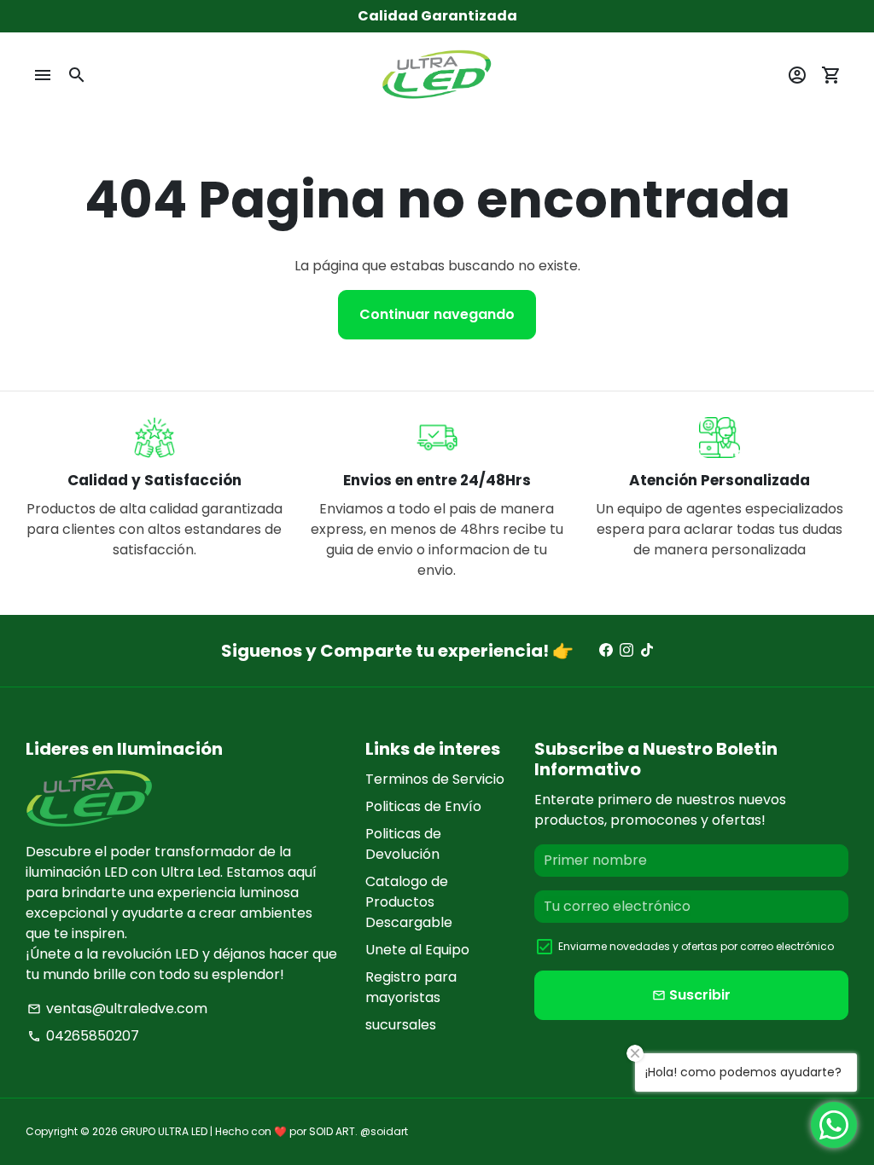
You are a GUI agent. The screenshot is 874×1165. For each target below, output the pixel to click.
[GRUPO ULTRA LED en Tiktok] (647, 650)
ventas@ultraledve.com (117, 1008)
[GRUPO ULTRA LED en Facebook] (606, 650)
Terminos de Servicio (434, 779)
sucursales (400, 1025)
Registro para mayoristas (411, 987)
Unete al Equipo (417, 949)
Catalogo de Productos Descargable (408, 902)
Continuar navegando (437, 314)
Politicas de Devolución (403, 844)
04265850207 (83, 1036)
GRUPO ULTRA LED (163, 1131)
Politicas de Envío (423, 806)
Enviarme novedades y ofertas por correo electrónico (696, 946)
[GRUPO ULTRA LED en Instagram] (626, 650)
